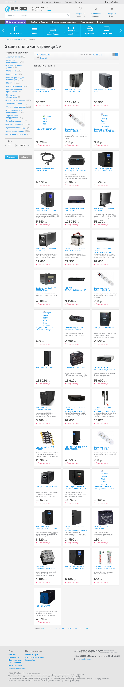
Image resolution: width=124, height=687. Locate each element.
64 (97, 55)
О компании (46, 2)
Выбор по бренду (39, 22)
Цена (10, 141)
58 (56, 628)
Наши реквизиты (15, 660)
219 (72, 628)
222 (83, 628)
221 (80, 628)
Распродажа (87, 22)
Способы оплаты (15, 663)
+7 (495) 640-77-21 (89, 651)
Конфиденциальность (17, 668)
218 (69, 628)
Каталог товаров (16, 22)
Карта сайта (30, 660)
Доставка (57, 2)
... (53, 628)
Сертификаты (13, 657)
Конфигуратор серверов (64, 22)
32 (94, 55)
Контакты (78, 2)
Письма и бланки (15, 665)
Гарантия (68, 2)
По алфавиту (45, 55)
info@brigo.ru (86, 659)
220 (76, 628)
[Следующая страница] (87, 628)
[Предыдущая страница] (43, 628)
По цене (43, 57)
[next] (120, 30)
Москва (17, 2)
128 (100, 55)
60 (63, 628)
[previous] (3, 30)
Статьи (100, 22)
